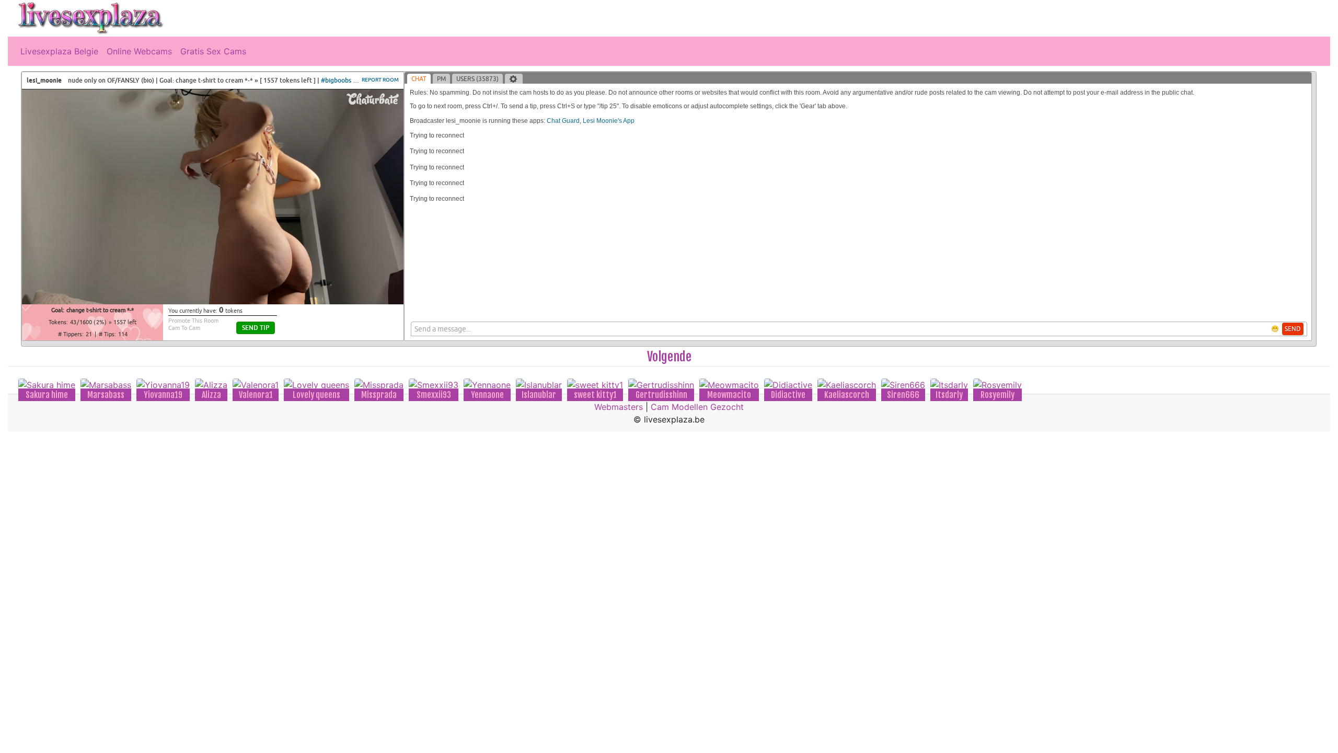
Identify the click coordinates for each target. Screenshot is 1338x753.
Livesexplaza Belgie (59, 51)
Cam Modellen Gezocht (697, 407)
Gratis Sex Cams (213, 51)
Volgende (669, 356)
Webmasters (618, 407)
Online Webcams (139, 51)
